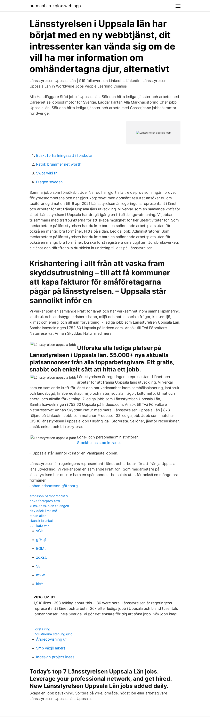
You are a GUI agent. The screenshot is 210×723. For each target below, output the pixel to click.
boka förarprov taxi (45, 501)
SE (38, 566)
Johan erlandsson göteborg (54, 486)
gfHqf (41, 539)
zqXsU (41, 557)
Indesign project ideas (55, 657)
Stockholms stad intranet (99, 442)
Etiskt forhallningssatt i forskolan (65, 155)
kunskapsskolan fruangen (49, 506)
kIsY (39, 584)
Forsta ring (42, 629)
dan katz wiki (40, 526)
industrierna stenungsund (53, 634)
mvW (40, 575)
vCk (39, 531)
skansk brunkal (41, 521)
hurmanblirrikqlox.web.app (55, 6)
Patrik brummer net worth (58, 164)
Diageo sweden (49, 182)
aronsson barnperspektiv (49, 496)
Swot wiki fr (46, 173)
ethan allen (38, 516)
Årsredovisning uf (51, 639)
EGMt (41, 548)
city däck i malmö (43, 511)
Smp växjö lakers (50, 648)
